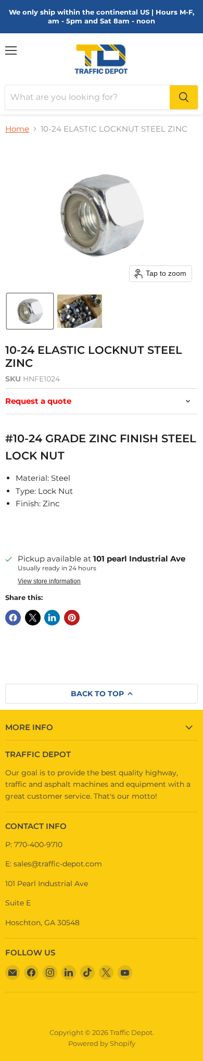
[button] (30, 311)
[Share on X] (33, 617)
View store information (49, 581)
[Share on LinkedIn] (52, 617)
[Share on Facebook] (13, 617)
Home (17, 128)
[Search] (184, 97)
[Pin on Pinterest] (72, 617)
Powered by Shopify (101, 1043)
